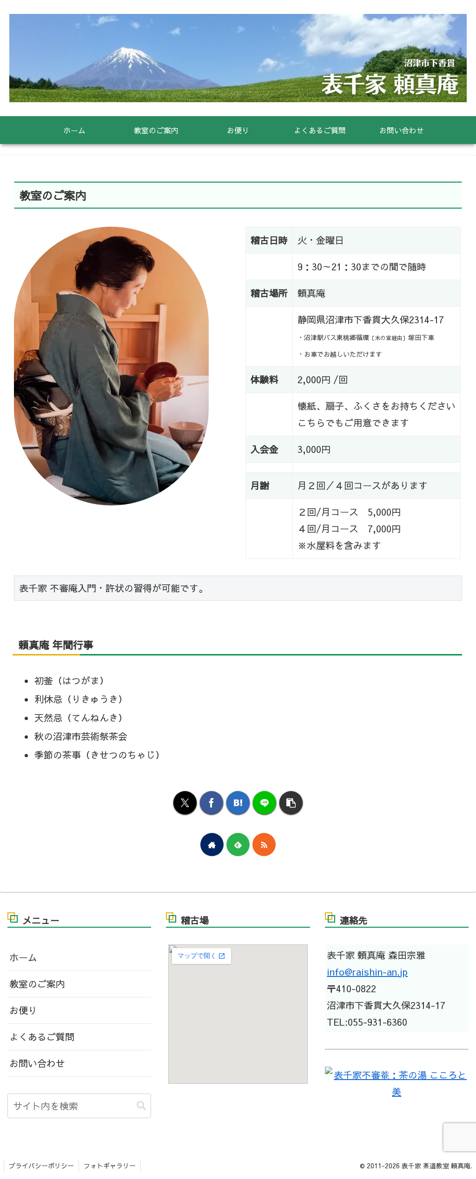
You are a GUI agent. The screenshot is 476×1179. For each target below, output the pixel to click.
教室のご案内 (37, 983)
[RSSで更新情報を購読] (264, 844)
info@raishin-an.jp (367, 971)
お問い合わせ (37, 1063)
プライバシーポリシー (41, 1165)
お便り (23, 1010)
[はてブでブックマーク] (238, 802)
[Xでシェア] (185, 802)
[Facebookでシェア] (211, 802)
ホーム (23, 957)
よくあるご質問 (41, 1036)
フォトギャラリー (110, 1165)
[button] (291, 802)
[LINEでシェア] (264, 802)
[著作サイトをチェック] (212, 844)
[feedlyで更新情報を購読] (238, 844)
